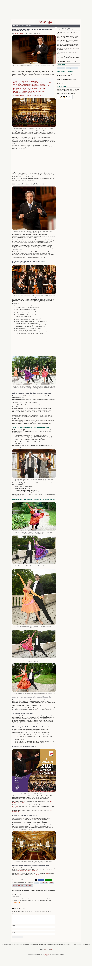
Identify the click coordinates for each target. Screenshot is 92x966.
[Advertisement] (46, 10)
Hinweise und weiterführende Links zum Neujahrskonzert (28, 95)
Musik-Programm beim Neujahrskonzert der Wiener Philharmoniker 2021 (32, 83)
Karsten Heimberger (19, 33)
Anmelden (46, 955)
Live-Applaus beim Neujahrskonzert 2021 (24, 94)
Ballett (19, 874)
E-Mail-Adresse (15, 929)
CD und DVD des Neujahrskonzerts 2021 (24, 92)
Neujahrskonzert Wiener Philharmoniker (27, 870)
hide (38, 79)
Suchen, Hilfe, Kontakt (72, 68)
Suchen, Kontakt (29, 25)
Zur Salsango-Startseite (18, 25)
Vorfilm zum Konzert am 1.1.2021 (22, 90)
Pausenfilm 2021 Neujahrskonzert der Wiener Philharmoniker (29, 88)
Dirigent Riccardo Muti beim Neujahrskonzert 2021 (26, 81)
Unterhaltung (36, 874)
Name (13, 925)
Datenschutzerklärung (48, 951)
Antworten (17, 902)
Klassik (46, 873)
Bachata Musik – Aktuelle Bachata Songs (66, 93)
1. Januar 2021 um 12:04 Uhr (17, 896)
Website (13, 932)
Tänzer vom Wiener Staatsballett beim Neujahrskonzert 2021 (32, 85)
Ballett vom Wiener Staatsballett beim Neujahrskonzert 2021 (29, 84)
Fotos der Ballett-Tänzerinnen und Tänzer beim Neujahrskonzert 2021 (34, 87)
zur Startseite (61, 68)
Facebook (47, 949)
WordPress (47, 954)
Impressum (41, 951)
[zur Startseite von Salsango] (45, 22)
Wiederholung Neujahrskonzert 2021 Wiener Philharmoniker (29, 91)
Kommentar (14, 913)
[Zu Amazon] (65, 98)
